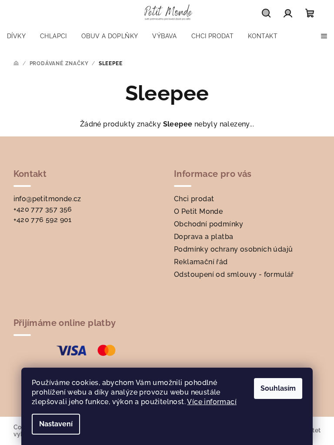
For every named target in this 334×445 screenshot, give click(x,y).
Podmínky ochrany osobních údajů (233, 249)
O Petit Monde (198, 211)
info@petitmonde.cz (47, 199)
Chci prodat (194, 199)
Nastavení (56, 424)
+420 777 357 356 (42, 209)
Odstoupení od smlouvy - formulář (234, 274)
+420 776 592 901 (42, 220)
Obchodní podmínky (209, 224)
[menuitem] (16, 36)
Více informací (212, 402)
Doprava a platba (203, 236)
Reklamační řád (201, 262)
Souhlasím (278, 388)
